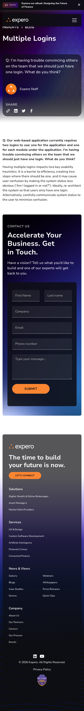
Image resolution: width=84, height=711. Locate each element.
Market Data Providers (21, 509)
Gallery (13, 575)
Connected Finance (19, 556)
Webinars (48, 575)
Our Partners (16, 622)
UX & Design (15, 529)
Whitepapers (50, 582)
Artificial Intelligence (20, 542)
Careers (13, 628)
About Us (14, 615)
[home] (17, 20)
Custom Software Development (26, 536)
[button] (74, 20)
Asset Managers (18, 503)
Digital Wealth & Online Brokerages (28, 496)
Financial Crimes (18, 549)
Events (12, 642)
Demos (13, 595)
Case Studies (16, 589)
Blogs (12, 582)
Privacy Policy (42, 669)
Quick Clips (49, 595)
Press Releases (51, 589)
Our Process (15, 635)
